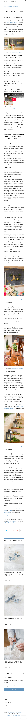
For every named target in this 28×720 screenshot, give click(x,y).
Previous (17, 8)
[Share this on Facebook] (10, 530)
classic (5, 510)
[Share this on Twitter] (6, 530)
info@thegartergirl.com (9, 514)
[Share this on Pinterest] (13, 530)
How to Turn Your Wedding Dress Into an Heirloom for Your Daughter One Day (13, 619)
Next (22, 8)
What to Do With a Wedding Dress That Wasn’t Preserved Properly (13, 574)
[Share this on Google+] (17, 530)
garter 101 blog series (11, 521)
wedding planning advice (12, 22)
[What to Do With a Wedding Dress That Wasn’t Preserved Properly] (14, 570)
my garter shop (7, 512)
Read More (8, 580)
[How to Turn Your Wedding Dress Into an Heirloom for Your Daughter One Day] (14, 615)
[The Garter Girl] (14, 1)
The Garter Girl (10, 712)
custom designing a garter (9, 515)
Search (19, 715)
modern (10, 510)
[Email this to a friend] (20, 530)
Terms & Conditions (19, 712)
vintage (20, 508)
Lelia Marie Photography (17, 52)
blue (17, 508)
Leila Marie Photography (17, 299)
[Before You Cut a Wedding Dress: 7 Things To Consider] (14, 659)
